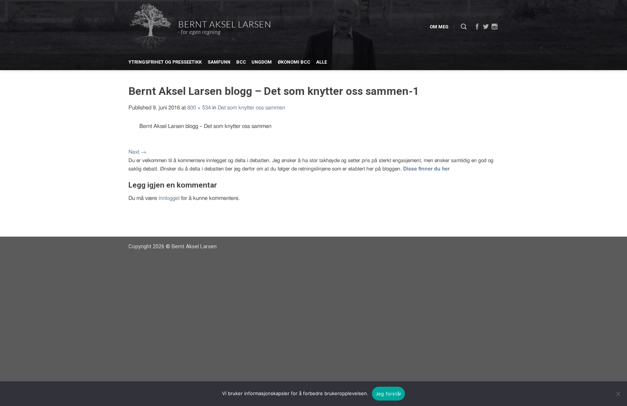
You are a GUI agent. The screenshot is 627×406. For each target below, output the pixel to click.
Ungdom (261, 62)
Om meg (439, 26)
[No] (618, 393)
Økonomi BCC (294, 62)
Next (137, 152)
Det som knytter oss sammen (251, 107)
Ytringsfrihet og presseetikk (165, 62)
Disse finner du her (426, 169)
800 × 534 (199, 107)
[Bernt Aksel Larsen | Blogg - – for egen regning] (199, 27)
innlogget (169, 198)
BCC (241, 62)
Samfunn (219, 62)
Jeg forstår (389, 394)
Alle (321, 62)
